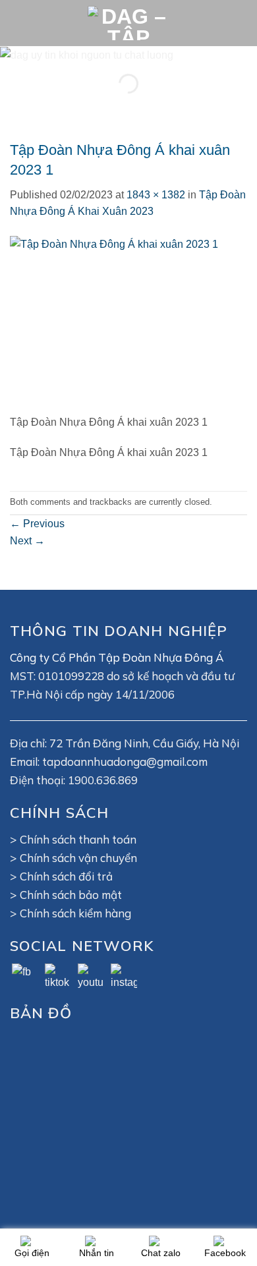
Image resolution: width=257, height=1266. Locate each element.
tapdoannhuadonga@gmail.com (125, 761)
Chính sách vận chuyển (78, 858)
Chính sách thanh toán (78, 839)
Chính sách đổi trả (66, 876)
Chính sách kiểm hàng (75, 913)
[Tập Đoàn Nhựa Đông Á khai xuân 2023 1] (128, 324)
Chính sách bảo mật (71, 895)
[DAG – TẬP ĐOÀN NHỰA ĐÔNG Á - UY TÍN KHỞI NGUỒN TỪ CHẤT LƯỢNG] (128, 23)
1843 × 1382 (156, 194)
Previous (37, 523)
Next (27, 540)
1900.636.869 (103, 780)
